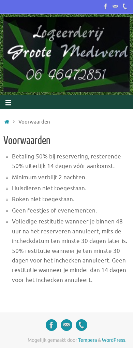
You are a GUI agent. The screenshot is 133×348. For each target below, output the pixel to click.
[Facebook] (105, 6)
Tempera (87, 340)
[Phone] (125, 6)
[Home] (7, 122)
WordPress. (114, 340)
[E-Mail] (115, 6)
